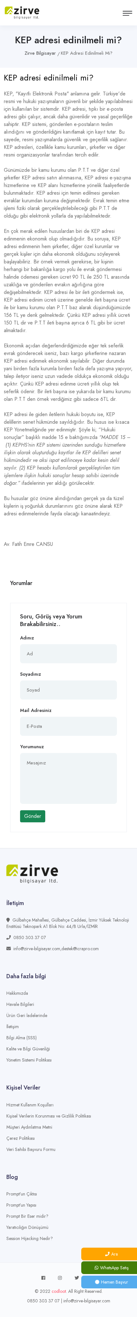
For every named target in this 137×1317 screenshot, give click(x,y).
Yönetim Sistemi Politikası (29, 1060)
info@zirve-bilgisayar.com (86, 1301)
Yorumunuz (32, 746)
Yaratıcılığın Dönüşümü (27, 1227)
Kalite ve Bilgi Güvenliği (28, 1049)
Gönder (32, 816)
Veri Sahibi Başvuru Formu (30, 1149)
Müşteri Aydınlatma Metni (29, 1127)
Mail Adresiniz (36, 710)
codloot (59, 1291)
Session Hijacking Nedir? (29, 1238)
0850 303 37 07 (29, 937)
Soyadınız (30, 674)
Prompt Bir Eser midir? (27, 1216)
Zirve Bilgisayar (40, 53)
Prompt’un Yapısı (21, 1205)
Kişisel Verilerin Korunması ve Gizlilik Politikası (48, 1116)
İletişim (12, 1026)
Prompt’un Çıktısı (21, 1194)
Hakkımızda (17, 993)
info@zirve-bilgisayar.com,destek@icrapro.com (56, 948)
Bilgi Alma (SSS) (21, 1038)
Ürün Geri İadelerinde (26, 1015)
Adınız (27, 638)
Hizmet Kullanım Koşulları (30, 1105)
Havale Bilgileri (20, 1004)
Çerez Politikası (20, 1138)
